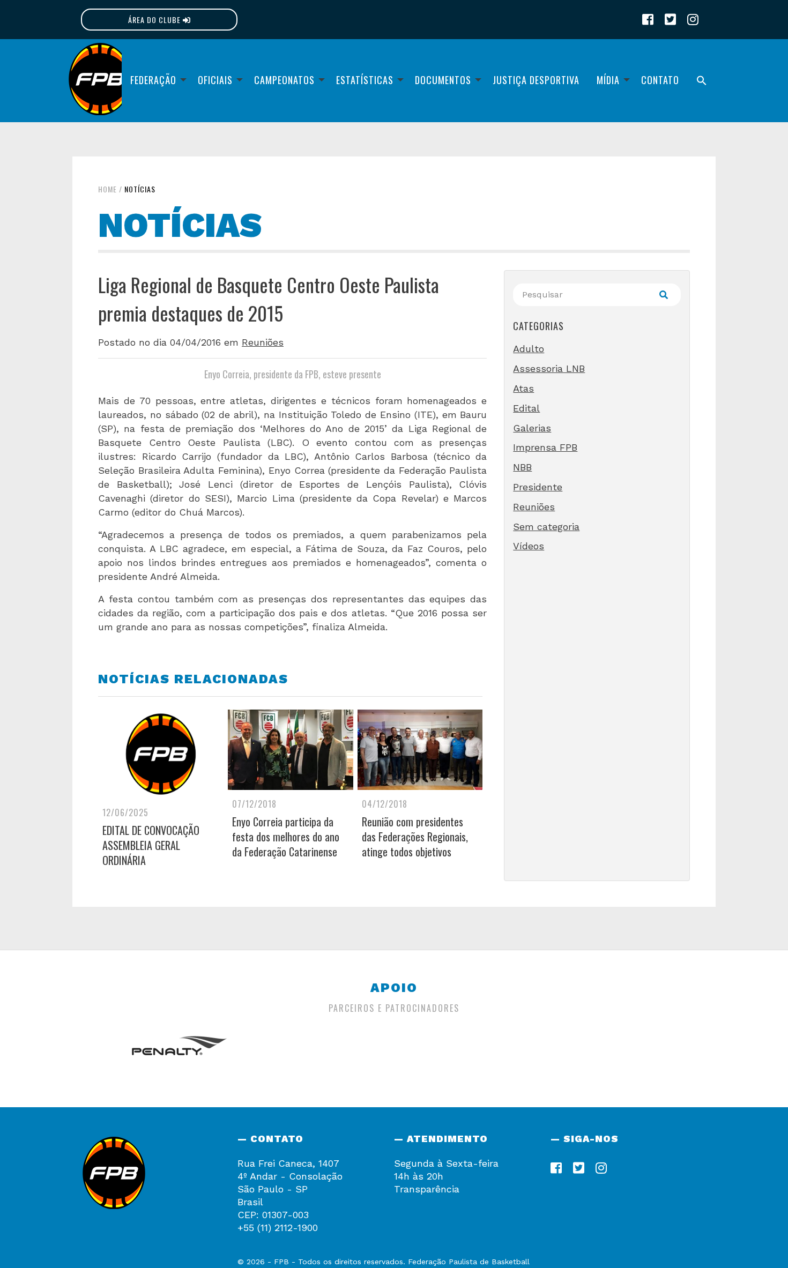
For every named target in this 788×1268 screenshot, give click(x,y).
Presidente (537, 487)
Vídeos (528, 545)
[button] (702, 80)
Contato (660, 80)
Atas (523, 388)
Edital (526, 408)
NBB (522, 467)
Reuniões (263, 342)
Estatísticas (364, 80)
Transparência (426, 1189)
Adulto (528, 348)
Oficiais (215, 80)
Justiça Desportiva (536, 80)
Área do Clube (155, 19)
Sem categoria (546, 526)
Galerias (532, 428)
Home (107, 189)
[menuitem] (155, 80)
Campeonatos (284, 80)
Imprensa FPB (545, 447)
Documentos (443, 80)
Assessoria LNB (549, 368)
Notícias (139, 189)
